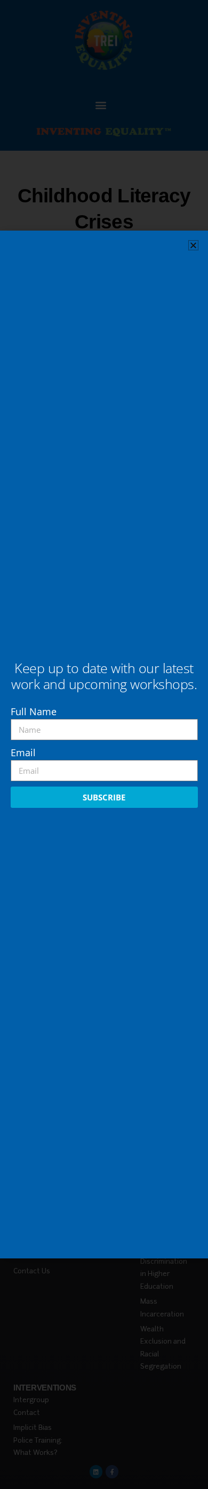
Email (23, 752)
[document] (104, 744)
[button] (193, 245)
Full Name (34, 711)
